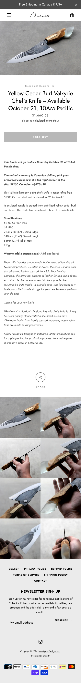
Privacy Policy (35, 569)
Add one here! (49, 254)
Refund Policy (62, 569)
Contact (40, 581)
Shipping (27, 121)
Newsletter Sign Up (40, 591)
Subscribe (61, 620)
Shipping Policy (56, 575)
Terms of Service (26, 575)
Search (14, 569)
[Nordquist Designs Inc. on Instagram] (40, 641)
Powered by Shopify (40, 655)
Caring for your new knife (19, 303)
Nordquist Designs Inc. (49, 651)
